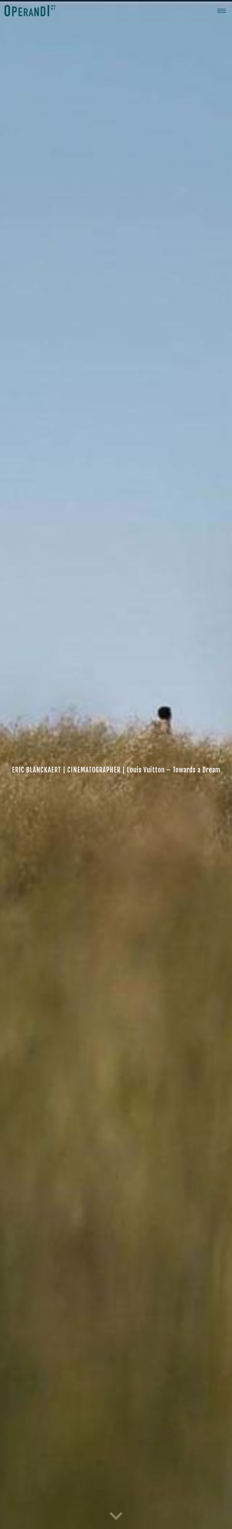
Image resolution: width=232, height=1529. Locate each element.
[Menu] (221, 10)
